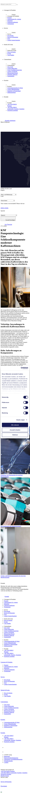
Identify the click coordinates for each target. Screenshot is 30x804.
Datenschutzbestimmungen (11, 758)
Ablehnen (15, 435)
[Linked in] (6, 747)
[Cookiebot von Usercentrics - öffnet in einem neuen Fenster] (21, 368)
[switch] (25, 402)
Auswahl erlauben (15, 430)
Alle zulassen (15, 425)
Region (2, 190)
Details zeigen (20, 419)
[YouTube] (6, 752)
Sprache (3, 211)
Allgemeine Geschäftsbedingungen (13, 759)
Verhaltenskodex (8, 761)
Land (2, 196)
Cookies (6, 762)
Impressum (7, 756)
